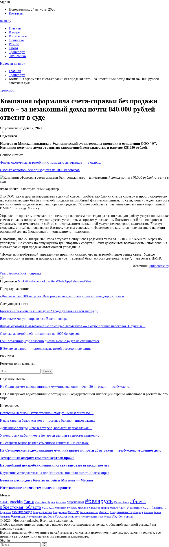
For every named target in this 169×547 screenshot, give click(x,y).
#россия (61, 516)
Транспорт (17, 52)
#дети (122, 507)
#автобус (41, 502)
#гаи (51, 508)
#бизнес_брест (121, 502)
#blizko (4, 502)
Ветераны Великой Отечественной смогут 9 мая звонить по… (47, 413)
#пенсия (148, 512)
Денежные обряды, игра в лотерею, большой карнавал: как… (46, 428)
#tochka (16, 501)
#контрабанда (22, 512)
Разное (14, 44)
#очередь (138, 512)
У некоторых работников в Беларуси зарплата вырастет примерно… (51, 435)
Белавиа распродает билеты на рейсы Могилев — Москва (46, 480)
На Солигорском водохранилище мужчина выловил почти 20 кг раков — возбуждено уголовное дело (80, 450)
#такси (107, 516)
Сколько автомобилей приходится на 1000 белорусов (40, 170)
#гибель (72, 507)
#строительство (89, 516)
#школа (128, 516)
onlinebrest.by (159, 266)
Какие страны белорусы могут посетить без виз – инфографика (47, 420)
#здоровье (5, 512)
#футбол (117, 516)
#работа (48, 516)
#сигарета (74, 516)
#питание (5, 516)
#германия (60, 507)
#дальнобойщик (99, 507)
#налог (104, 512)
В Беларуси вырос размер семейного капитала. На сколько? (44, 443)
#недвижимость (121, 512)
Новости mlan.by (12, 63)
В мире (14, 32)
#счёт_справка (30, 273)
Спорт (13, 48)
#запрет (147, 508)
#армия (51, 502)
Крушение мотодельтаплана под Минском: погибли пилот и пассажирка (54, 473)
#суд (100, 516)
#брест (138, 501)
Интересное (18, 36)
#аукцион (61, 502)
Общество (16, 40)
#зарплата (159, 507)
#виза (45, 508)
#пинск (157, 512)
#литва (47, 512)
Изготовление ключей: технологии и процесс (35, 488)
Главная (15, 28)
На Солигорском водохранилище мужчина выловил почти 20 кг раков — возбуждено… (66, 386)
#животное (134, 507)
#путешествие (34, 516)
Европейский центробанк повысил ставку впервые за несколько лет (54, 465)
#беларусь (99, 500)
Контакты (16, 13)
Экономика (17, 56)
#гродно (83, 507)
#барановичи (75, 502)
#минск (14, 273)
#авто (4, 273)
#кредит (37, 512)
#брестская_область (20, 507)
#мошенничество (89, 512)
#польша (18, 516)
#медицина (60, 512)
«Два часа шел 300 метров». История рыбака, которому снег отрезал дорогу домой (62, 296)
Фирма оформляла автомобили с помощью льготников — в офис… (50, 162)
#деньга (114, 507)
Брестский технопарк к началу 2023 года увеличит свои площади (49, 311)
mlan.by (5, 21)
